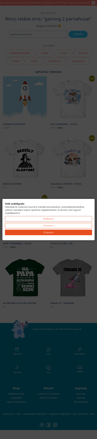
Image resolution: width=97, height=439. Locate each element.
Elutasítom (48, 225)
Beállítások (48, 219)
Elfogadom (48, 232)
